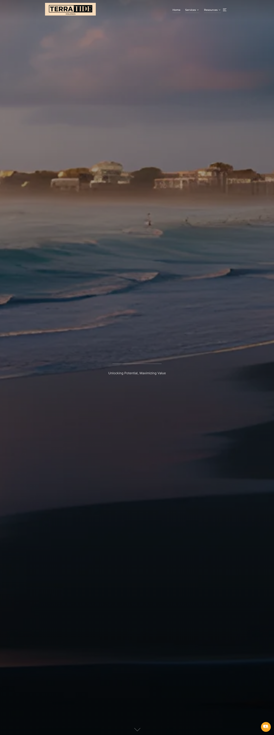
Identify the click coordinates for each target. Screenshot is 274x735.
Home (176, 9)
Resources (211, 9)
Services (190, 9)
